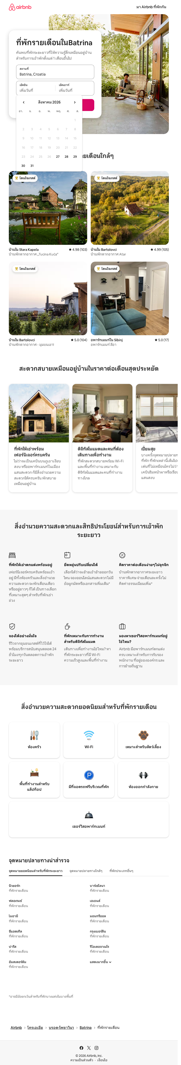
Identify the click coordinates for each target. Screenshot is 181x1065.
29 (75, 157)
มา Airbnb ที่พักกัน (151, 7)
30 (23, 166)
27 (58, 157)
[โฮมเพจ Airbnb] (20, 7)
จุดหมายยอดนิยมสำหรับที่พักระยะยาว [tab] (35, 871)
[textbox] (36, 90)
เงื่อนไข (102, 1060)
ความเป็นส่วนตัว (81, 1060)
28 (66, 157)
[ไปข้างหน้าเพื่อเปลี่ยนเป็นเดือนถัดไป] (74, 102)
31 (32, 166)
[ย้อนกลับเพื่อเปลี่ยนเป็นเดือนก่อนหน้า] (24, 102)
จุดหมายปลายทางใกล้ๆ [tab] (86, 871)
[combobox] (55, 74)
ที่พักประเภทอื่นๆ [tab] (121, 871)
